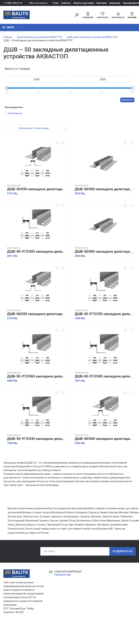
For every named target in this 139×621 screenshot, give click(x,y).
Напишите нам (62, 574)
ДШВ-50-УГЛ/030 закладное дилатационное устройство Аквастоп (36, 439)
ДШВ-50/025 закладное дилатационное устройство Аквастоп (36, 314)
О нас (56, 3)
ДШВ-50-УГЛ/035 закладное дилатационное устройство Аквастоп (104, 314)
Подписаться (122, 551)
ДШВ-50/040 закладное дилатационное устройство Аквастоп (104, 439)
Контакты (101, 3)
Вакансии (115, 3)
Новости (66, 3)
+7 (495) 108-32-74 (12, 3)
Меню (10, 27)
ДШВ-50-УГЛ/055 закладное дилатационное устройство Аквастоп (36, 252)
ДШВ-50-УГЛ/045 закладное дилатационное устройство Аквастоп (104, 376)
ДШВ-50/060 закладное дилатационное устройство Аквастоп (104, 252)
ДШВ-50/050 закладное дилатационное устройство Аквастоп (104, 189)
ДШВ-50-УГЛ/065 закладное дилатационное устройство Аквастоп (36, 376)
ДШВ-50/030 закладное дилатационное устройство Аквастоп (36, 189)
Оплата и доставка (83, 3)
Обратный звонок (38, 3)
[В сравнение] (57, 143)
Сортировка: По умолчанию (33, 128)
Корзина (131, 17)
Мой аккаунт (118, 17)
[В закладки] (63, 143)
